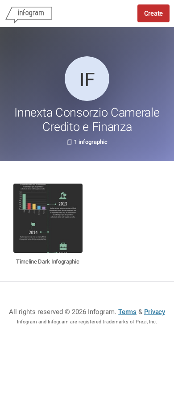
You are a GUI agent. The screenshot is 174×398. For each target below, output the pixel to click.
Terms (127, 312)
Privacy (154, 312)
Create (153, 13)
